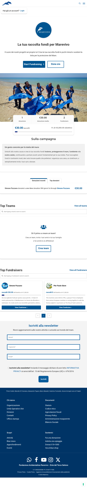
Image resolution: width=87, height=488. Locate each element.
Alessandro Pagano (33, 391)
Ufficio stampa (13, 419)
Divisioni (10, 412)
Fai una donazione (53, 438)
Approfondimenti (14, 444)
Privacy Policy (51, 415)
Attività (10, 438)
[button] (84, 3)
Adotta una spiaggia (53, 441)
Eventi (9, 448)
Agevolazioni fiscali (53, 412)
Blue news (11, 441)
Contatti (10, 415)
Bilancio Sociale (51, 422)
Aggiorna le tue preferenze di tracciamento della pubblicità (53, 472)
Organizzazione (13, 405)
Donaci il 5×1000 (52, 444)
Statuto (48, 405)
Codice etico (50, 409)
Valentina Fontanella (55, 391)
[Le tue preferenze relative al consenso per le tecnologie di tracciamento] (83, 484)
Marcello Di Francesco (21, 391)
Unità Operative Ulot (15, 409)
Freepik (78, 391)
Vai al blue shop (51, 448)
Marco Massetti (44, 391)
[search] (80, 3)
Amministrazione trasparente (57, 419)
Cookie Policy (31, 472)
